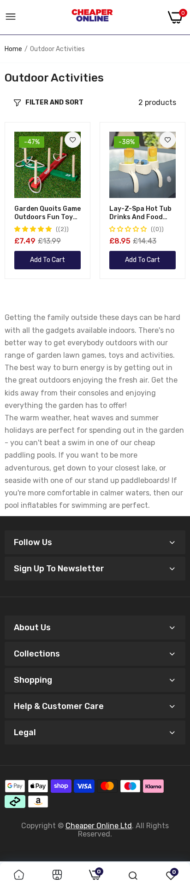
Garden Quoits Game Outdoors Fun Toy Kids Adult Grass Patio (47, 213)
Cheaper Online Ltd (98, 825)
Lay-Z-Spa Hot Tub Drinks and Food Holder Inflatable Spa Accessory (140, 213)
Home (13, 49)
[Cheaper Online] (92, 17)
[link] (73, 140)
